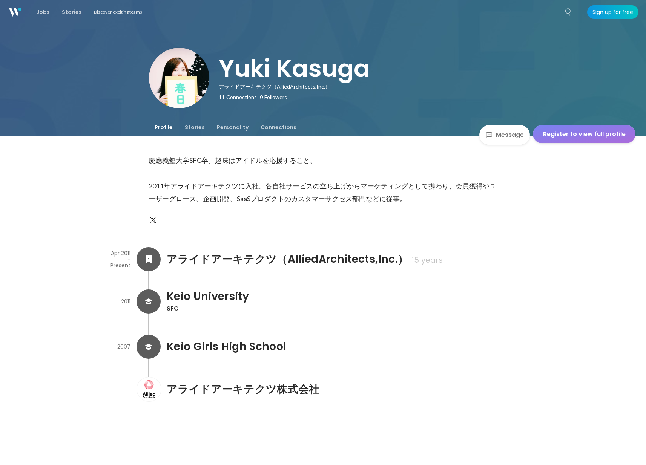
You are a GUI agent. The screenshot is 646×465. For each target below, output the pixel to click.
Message (510, 134)
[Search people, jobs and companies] (568, 12)
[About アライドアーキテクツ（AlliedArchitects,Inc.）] (149, 259)
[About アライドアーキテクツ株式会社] (149, 389)
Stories (195, 127)
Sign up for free (612, 12)
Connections (278, 127)
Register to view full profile (584, 134)
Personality (233, 127)
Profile (164, 127)
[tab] (164, 127)
